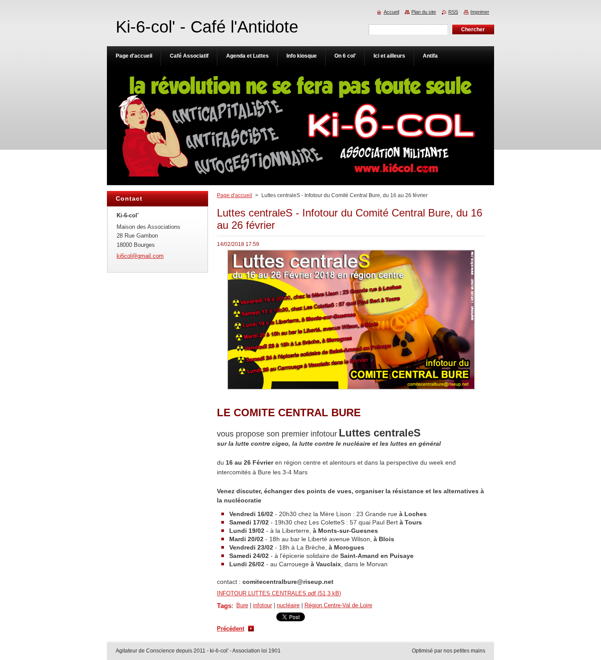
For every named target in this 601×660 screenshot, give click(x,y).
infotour (262, 605)
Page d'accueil (234, 195)
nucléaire (288, 605)
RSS (453, 12)
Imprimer (479, 12)
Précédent (230, 628)
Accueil (391, 12)
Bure (242, 605)
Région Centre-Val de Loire (338, 605)
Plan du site (423, 12)
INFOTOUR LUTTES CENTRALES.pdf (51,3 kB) (279, 593)
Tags (224, 605)
